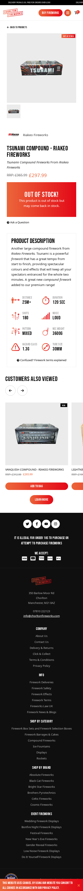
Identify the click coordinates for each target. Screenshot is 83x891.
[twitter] (27, 524)
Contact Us (41, 642)
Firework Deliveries (41, 682)
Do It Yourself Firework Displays (41, 857)
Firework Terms (41, 700)
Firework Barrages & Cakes (42, 734)
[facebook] (37, 524)
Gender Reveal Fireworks (41, 845)
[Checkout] (76, 13)
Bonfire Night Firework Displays (41, 827)
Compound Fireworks (41, 740)
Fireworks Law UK (41, 706)
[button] (10, 390)
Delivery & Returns (41, 648)
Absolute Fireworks (41, 775)
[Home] (13, 13)
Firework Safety (41, 688)
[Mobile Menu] (67, 12)
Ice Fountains (41, 746)
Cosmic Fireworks (41, 805)
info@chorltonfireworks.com (41, 616)
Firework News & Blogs (41, 712)
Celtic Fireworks (42, 799)
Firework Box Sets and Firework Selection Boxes (41, 728)
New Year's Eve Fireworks (41, 839)
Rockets (42, 758)
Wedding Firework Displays (41, 821)
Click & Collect (41, 654)
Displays (41, 752)
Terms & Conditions (41, 660)
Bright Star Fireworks (41, 787)
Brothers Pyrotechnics (41, 793)
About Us (41, 636)
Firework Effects (41, 694)
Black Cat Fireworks (41, 781)
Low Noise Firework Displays (42, 851)
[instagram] (55, 524)
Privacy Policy (50, 888)
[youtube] (46, 524)
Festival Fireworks (41, 833)
